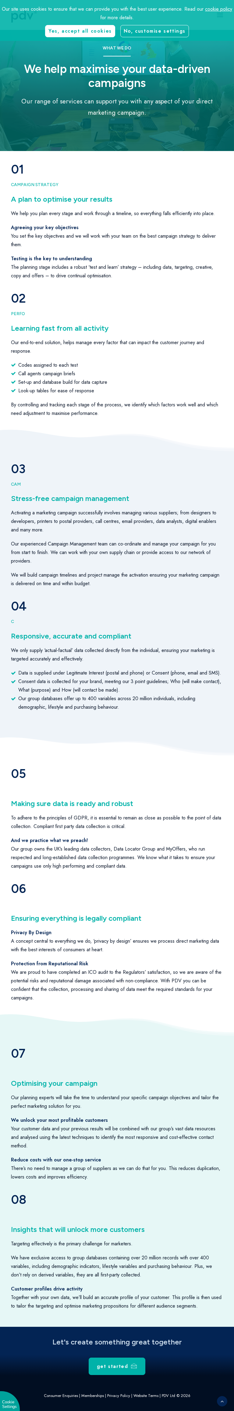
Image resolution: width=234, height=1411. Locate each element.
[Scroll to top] (222, 1400)
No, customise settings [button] (155, 30)
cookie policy (218, 9)
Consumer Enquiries (61, 1395)
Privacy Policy (118, 1395)
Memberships (92, 1395)
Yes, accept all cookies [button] (80, 30)
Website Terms (145, 1395)
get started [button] (112, 1366)
